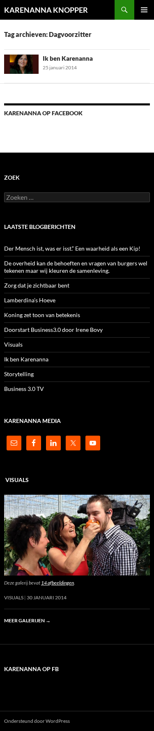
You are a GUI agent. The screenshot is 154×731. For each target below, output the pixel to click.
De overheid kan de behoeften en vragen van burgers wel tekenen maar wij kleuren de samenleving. (75, 267)
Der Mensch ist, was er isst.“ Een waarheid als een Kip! (72, 248)
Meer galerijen (27, 620)
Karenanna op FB (31, 668)
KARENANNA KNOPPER (46, 9)
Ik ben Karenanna (68, 58)
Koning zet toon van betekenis (42, 314)
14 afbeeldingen (57, 583)
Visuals (13, 344)
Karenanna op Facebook (43, 113)
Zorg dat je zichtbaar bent (36, 285)
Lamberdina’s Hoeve (29, 300)
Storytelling (19, 373)
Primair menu (144, 10)
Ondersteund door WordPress (37, 721)
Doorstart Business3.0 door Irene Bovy (53, 329)
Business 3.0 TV (24, 388)
